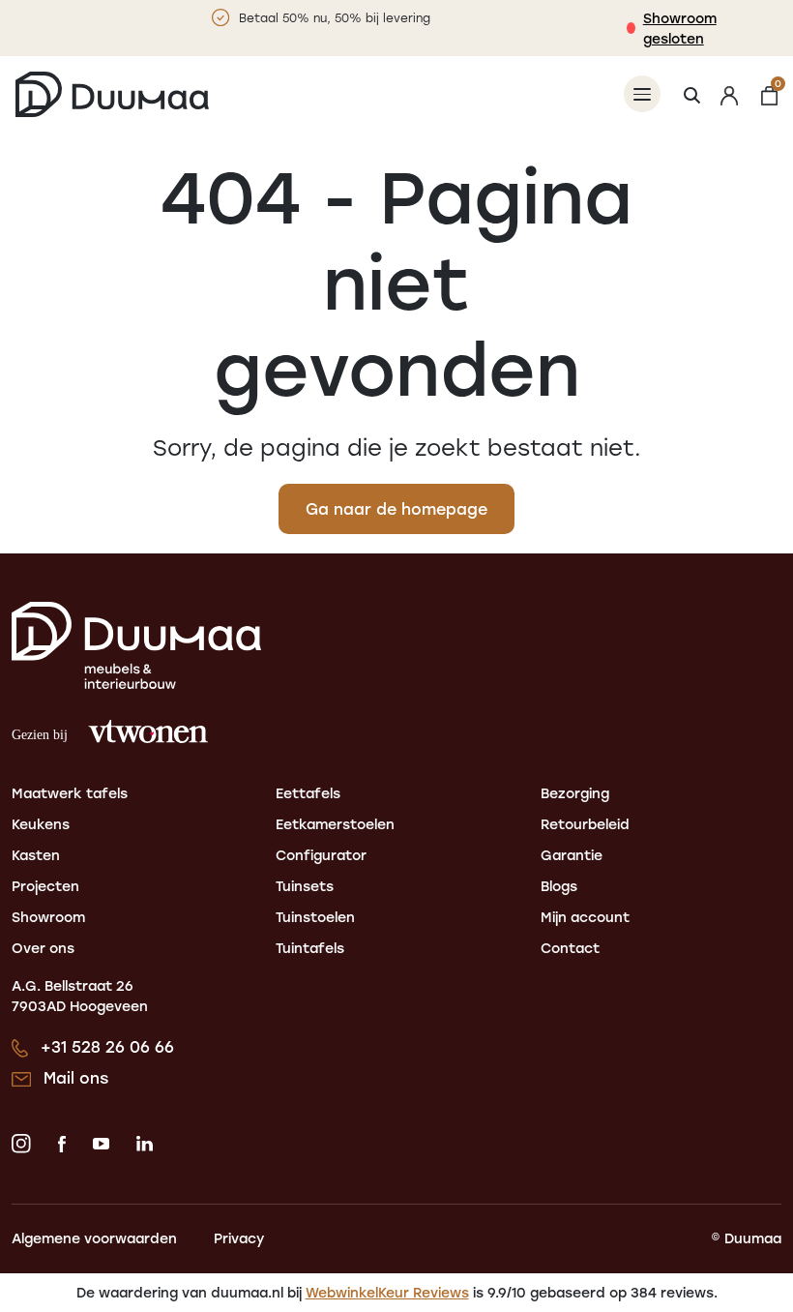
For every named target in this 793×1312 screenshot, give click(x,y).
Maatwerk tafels (70, 793)
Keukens (41, 824)
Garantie (571, 855)
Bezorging (575, 793)
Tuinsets (305, 886)
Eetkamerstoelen (335, 824)
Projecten (45, 886)
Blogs (559, 886)
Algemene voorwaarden (94, 1238)
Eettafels (308, 793)
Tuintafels (310, 948)
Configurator (321, 855)
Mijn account (585, 917)
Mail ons (76, 1077)
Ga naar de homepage (396, 508)
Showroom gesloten (680, 28)
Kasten (36, 855)
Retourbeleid (585, 824)
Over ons (43, 948)
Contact (570, 948)
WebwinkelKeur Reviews (387, 1292)
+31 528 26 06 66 (107, 1046)
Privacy (239, 1238)
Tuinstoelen (315, 917)
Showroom (48, 917)
